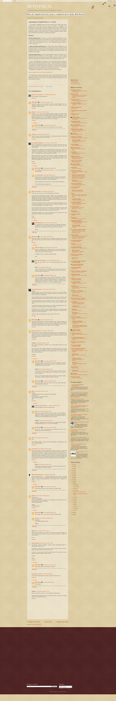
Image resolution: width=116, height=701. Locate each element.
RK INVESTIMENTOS (76, 267)
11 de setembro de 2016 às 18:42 (49, 94)
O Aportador (74, 211)
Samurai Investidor (76, 225)
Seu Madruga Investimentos (37, 142)
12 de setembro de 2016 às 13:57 (46, 330)
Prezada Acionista (76, 376)
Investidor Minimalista (76, 247)
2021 (73, 473)
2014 (73, 514)
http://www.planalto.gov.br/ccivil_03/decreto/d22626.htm (40, 72)
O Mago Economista (76, 89)
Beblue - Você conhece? (76, 331)
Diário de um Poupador (77, 160)
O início (73, 215)
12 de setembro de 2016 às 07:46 (46, 319)
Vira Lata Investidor (76, 187)
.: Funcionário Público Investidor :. (79, 229)
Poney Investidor (75, 113)
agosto (74, 497)
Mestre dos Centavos (36, 191)
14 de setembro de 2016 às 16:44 (45, 420)
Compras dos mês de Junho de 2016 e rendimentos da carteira (78, 445)
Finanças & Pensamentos (77, 254)
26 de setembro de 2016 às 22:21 (49, 512)
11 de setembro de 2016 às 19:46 (50, 142)
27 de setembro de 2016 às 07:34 (45, 518)
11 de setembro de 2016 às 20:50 (49, 168)
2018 (73, 479)
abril (74, 504)
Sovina (73, 243)
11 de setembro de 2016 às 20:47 (49, 125)
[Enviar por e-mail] (46, 86)
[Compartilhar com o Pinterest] (51, 86)
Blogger (64, 691)
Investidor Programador (77, 321)
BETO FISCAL (39, 6)
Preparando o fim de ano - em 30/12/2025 (79, 137)
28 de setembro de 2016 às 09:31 (42, 530)
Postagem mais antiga (62, 622)
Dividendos (74, 152)
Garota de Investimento (77, 170)
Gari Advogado (75, 144)
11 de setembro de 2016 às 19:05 (46, 102)
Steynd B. (74, 217)
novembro (75, 486)
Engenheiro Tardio (76, 121)
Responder (34, 98)
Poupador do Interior (76, 102)
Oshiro (33, 437)
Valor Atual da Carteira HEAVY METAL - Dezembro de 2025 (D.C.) (79, 131)
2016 (73, 483)
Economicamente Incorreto (77, 264)
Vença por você (75, 295)
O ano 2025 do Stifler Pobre (77, 134)
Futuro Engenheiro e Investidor (78, 298)
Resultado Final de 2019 (76, 244)
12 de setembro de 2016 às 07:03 (48, 289)
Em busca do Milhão (76, 345)
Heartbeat (74, 114)
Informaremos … (75, 312)
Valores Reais (75, 94)
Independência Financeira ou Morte (79, 110)
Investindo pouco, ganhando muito (79, 325)
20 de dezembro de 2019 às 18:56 (46, 543)
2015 (73, 512)
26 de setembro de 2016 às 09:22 (42, 495)
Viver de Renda (75, 235)
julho (74, 499)
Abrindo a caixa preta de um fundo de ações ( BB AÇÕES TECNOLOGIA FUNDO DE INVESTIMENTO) (79, 406)
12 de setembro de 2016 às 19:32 (50, 222)
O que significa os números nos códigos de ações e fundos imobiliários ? (79, 415)
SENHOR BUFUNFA (76, 330)
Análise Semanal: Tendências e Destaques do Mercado (78, 158)
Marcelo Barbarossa (39, 222)
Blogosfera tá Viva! (75, 161)
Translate (68, 688)
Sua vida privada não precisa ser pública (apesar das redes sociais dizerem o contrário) (79, 96)
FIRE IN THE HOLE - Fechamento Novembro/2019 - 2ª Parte (78, 252)
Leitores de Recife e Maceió (77, 181)
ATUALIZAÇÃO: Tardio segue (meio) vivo (79, 122)
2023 (73, 470)
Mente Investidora (35, 543)
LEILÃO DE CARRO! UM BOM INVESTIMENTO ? (77, 385)
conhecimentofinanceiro (37, 289)
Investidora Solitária (76, 198)
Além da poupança (76, 147)
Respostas (35, 122)
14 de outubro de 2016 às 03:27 (49, 175)
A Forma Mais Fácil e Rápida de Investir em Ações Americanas (79, 292)
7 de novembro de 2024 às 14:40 (42, 591)
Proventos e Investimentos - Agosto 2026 (79, 100)
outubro (74, 488)
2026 (73, 464)
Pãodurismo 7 (75, 362)
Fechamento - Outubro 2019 (77, 265)
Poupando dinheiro (36, 330)
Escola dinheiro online (36, 573)
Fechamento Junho (75, 368)
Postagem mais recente (33, 622)
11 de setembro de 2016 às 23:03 (52, 260)
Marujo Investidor (75, 156)
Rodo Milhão (74, 373)
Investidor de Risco (76, 282)
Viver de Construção (76, 316)
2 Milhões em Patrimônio (76, 168)
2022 (73, 472)
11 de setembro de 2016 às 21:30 (47, 191)
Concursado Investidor (77, 240)
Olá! (73, 111)
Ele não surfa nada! (76, 140)
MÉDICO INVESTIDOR (76, 220)
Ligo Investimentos (76, 124)
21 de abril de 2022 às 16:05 (47, 573)
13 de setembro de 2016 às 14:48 (41, 391)
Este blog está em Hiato (76, 279)
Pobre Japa (74, 167)
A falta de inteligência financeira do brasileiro (79, 392)
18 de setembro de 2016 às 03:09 (44, 448)
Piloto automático (75, 255)
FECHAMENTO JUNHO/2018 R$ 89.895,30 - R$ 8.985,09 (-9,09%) (78, 303)
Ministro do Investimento (77, 290)
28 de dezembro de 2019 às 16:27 (49, 564)
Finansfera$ (74, 309)
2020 (73, 475)
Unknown (34, 112)
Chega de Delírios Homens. (77, 296)
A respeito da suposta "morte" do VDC (79, 307)
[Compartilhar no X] (49, 86)
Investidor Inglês (75, 117)
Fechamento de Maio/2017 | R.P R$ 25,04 (79, 374)
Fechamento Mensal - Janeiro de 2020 (79, 218)
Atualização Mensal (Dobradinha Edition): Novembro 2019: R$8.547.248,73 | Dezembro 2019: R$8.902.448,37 (79, 237)
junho (74, 500)
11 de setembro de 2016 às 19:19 (42, 112)
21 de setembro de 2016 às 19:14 (44, 267)
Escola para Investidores (77, 190)
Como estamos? (75, 188)
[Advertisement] (80, 38)
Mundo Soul (74, 180)
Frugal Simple (35, 448)
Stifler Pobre (74, 133)
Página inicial (48, 622)
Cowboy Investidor (76, 164)
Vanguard (34, 495)
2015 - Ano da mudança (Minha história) (79, 299)
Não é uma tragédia (75, 241)
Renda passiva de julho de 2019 (78, 272)
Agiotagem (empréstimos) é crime (77, 399)
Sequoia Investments (76, 202)
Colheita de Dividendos (77, 183)
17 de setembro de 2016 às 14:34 (49, 381)
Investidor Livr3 (75, 306)
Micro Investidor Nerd (76, 107)
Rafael (33, 391)
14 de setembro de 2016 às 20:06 (49, 427)
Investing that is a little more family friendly (79, 371)
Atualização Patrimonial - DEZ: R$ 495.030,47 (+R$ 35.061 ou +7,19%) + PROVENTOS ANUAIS (79, 231)
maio (74, 502)
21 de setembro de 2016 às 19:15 (44, 464)
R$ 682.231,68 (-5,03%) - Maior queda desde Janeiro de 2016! (79, 204)
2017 (73, 481)
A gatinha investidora (76, 358)
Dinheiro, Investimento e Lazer (78, 175)
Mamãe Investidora (76, 214)
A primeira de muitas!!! (76, 346)
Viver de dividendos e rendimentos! (79, 271)
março (74, 506)
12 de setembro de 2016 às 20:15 (42, 343)
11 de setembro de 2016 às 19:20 (42, 134)
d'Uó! (73, 193)
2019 (73, 477)
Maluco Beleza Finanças (37, 474)
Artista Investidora (76, 274)
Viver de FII (74, 301)
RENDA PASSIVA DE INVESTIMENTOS (79, 437)
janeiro (74, 510)
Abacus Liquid (75, 353)
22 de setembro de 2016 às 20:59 (49, 275)
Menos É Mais (75, 367)
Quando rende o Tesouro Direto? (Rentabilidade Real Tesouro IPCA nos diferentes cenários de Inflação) (79, 177)
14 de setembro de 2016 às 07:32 (44, 411)
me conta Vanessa (39, 175)
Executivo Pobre (75, 206)
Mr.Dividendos (75, 286)
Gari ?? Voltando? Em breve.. (77, 145)
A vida (73, 258)
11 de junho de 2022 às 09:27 (48, 582)
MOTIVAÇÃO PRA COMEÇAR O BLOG (79, 248)
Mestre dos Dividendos (77, 333)
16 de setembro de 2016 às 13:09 (45, 369)
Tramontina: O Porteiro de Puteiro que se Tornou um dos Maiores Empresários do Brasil (79, 195)
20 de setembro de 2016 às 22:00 (48, 474)
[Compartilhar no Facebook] (50, 86)
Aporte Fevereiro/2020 (76, 212)
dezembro (75, 484)
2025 (73, 466)
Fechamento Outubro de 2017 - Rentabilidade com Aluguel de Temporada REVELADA (80, 350)
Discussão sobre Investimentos (78, 341)
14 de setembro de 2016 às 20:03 (49, 361)
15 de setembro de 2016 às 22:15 (41, 437)
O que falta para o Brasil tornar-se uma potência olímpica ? (78, 430)
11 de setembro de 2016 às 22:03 (46, 236)
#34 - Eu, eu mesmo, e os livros (78, 191)
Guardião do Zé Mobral (77, 136)
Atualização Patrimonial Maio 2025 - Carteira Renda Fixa (78, 154)
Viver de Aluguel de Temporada (78, 348)
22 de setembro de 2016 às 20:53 (49, 486)
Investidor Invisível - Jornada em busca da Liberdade (79, 262)
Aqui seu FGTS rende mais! (77, 377)
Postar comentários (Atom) (36, 624)
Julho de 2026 (74, 108)
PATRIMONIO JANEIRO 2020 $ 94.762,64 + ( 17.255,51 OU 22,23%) (79, 222)
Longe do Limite (75, 99)
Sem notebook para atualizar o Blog (78, 184)
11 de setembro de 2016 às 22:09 (50, 247)
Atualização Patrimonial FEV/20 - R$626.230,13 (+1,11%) (78, 208)
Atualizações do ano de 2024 (77, 165)
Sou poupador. (75, 257)
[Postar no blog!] (47, 86)
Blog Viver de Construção (37, 94)
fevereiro (75, 508)
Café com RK (74, 268)
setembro (75, 490)
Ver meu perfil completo (75, 83)
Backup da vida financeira (77, 310)
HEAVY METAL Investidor (77, 129)
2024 (73, 468)
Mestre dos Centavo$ (76, 278)
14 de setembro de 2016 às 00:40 (52, 405)
